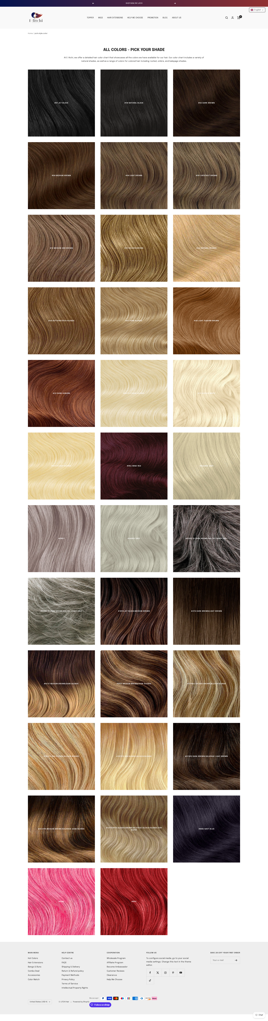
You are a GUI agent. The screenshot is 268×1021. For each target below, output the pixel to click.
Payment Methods (70, 975)
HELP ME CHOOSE (135, 18)
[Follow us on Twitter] (158, 972)
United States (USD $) (38, 1002)
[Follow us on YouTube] (181, 972)
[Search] (226, 17)
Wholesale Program (116, 958)
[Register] (236, 960)
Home (30, 33)
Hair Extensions (35, 963)
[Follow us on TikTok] (150, 980)
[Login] (232, 17)
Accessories (34, 975)
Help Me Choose (114, 980)
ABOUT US (176, 18)
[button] (257, 10)
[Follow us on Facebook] (150, 972)
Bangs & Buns (34, 967)
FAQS (64, 963)
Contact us (67, 958)
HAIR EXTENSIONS (115, 18)
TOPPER (90, 18)
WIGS (100, 18)
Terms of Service (70, 984)
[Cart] (238, 17)
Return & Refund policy (73, 971)
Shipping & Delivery (71, 967)
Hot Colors (33, 958)
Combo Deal (33, 971)
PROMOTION (153, 18)
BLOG (165, 18)
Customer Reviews (115, 971)
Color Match (34, 980)
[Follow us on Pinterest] (173, 972)
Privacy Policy (68, 980)
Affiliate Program (115, 963)
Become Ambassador (117, 967)
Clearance (112, 975)
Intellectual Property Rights (75, 988)
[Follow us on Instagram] (165, 972)
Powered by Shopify (81, 1002)
